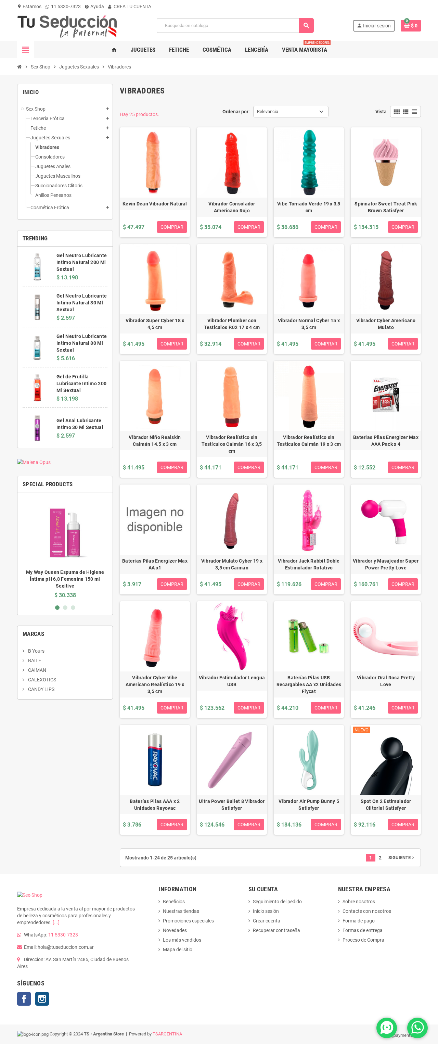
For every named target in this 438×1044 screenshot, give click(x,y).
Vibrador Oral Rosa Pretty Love (386, 681)
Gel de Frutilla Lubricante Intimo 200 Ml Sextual (81, 383)
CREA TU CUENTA (132, 6)
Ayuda (96, 6)
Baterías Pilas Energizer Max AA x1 (155, 564)
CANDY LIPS (40, 689)
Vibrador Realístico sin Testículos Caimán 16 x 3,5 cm (232, 444)
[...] (56, 922)
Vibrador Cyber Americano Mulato (386, 324)
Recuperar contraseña (276, 930)
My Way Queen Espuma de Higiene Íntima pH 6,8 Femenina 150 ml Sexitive (65, 579)
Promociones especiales (188, 920)
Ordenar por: (236, 111)
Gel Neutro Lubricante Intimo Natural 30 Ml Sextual (81, 302)
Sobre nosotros (359, 901)
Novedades (175, 930)
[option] (65, 548)
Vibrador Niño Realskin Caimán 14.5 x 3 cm (155, 441)
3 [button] (73, 607)
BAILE (34, 660)
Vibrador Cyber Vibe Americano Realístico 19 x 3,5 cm (155, 684)
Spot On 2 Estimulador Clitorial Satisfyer (386, 804)
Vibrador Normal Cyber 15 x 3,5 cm (309, 324)
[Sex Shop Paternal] (67, 25)
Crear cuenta (266, 920)
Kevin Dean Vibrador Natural (155, 203)
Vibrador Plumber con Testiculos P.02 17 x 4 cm (232, 324)
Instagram (42, 999)
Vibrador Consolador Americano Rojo (231, 207)
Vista (381, 111)
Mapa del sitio (177, 949)
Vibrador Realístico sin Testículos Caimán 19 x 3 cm (309, 441)
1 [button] (57, 607)
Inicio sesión (266, 911)
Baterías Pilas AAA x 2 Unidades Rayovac (155, 804)
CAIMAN (36, 670)
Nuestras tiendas (181, 911)
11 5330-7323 (65, 6)
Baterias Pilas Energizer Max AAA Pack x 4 (385, 441)
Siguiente (401, 857)
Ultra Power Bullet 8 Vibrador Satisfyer (232, 804)
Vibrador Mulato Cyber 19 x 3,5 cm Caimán (231, 564)
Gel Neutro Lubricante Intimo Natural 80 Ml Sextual (81, 343)
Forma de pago (359, 920)
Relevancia (267, 111)
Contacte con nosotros (367, 911)
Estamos (29, 6)
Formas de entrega (363, 930)
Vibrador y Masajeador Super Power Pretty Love (386, 564)
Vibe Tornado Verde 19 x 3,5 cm (308, 207)
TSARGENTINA (167, 1033)
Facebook (24, 999)
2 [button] (65, 607)
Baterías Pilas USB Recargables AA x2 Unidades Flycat (308, 684)
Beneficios (174, 901)
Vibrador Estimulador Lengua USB (232, 681)
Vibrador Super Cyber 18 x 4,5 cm (155, 324)
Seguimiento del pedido (277, 901)
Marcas (33, 633)
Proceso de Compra (363, 940)
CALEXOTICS (41, 679)
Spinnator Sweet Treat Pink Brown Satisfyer (386, 207)
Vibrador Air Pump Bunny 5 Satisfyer (309, 804)
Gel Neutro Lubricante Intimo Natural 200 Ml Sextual (81, 262)
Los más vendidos (182, 940)
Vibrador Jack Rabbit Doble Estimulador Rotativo (308, 564)
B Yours (35, 651)
